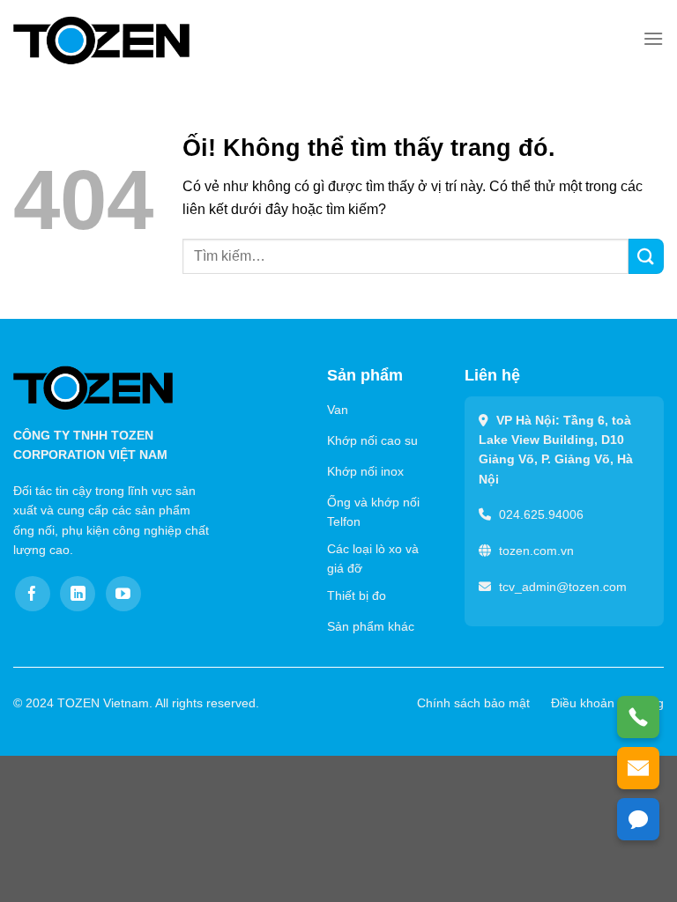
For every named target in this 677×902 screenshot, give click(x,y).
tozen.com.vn (536, 550)
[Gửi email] (638, 768)
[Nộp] (646, 256)
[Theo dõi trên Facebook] (32, 593)
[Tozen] (101, 40)
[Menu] (653, 38)
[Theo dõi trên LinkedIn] (77, 593)
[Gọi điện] (638, 717)
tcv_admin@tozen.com (563, 587)
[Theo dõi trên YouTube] (123, 593)
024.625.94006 (541, 514)
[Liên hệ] (638, 819)
